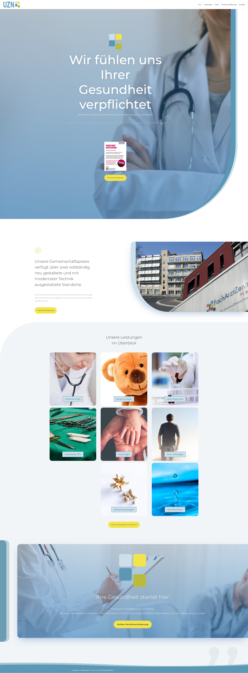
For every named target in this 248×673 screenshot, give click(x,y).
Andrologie (124, 454)
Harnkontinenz (175, 509)
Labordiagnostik (175, 399)
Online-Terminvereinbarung (132, 624)
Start (200, 5)
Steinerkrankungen (124, 509)
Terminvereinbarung (229, 5)
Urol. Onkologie (175, 454)
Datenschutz (85, 670)
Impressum (75, 670)
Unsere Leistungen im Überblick (124, 525)
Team (217, 5)
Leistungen (208, 5)
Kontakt (242, 5)
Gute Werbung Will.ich (106, 670)
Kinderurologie (124, 399)
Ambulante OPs (73, 454)
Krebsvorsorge (73, 399)
